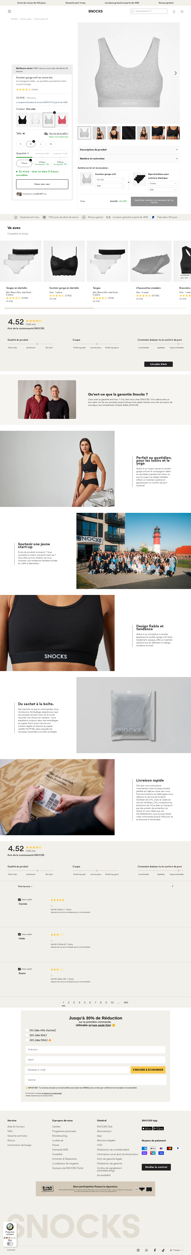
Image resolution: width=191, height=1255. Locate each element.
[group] (26, 322)
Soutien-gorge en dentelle (64, 288)
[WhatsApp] (146, 1250)
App (99, 1136)
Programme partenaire (64, 1131)
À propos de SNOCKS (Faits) (67, 1168)
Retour (11, 1140)
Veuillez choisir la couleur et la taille (154, 201)
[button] (63, 1003)
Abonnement (104, 1131)
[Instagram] (138, 1250)
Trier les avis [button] (24, 886)
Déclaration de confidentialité (113, 1150)
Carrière (56, 1126)
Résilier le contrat (156, 1167)
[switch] (10, 1243)
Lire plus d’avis (158, 364)
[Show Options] (162, 1080)
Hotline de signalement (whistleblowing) (109, 1169)
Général (101, 1120)
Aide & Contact (16, 1126)
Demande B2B (60, 1150)
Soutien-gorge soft (105, 174)
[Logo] (95, 11)
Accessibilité (104, 1175)
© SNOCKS (11, 1250)
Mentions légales (106, 1140)
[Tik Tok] (163, 1250)
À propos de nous (62, 1120)
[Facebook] (155, 1250)
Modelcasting (59, 1136)
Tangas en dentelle (16, 288)
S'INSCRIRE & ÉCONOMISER (148, 1069)
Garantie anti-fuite (17, 1136)
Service (11, 1120)
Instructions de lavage (19, 1145)
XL (51, 144)
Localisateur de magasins (65, 1163)
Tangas (97, 288)
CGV (99, 1145)
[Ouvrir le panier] (182, 11)
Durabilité (57, 1154)
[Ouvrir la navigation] (9, 11)
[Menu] (15, 1223)
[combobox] (94, 1080)
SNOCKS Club (105, 1126)
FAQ (9, 1131)
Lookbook (57, 1140)
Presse (55, 1145)
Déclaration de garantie (109, 1163)
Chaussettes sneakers (148, 288)
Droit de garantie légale (109, 1159)
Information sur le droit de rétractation (117, 1154)
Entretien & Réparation (64, 1159)
